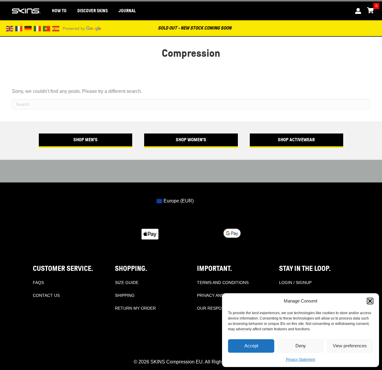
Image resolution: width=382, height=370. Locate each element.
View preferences (350, 345)
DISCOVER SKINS (92, 10)
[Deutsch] (28, 28)
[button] (370, 301)
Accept (251, 345)
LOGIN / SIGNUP (295, 282)
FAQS (38, 282)
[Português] (47, 28)
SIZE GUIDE (126, 282)
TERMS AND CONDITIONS (223, 282)
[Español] (56, 28)
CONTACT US (46, 295)
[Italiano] (37, 28)
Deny (300, 345)
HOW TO (59, 10)
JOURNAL (127, 10)
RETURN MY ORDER (135, 308)
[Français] (19, 28)
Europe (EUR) (178, 200)
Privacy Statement (300, 359)
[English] (10, 28)
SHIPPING (125, 295)
